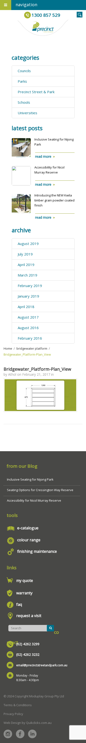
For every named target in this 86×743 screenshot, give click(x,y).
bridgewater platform (31, 348)
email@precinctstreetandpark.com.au (41, 665)
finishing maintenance (37, 551)
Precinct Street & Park (36, 91)
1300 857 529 (46, 15)
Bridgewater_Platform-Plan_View (37, 369)
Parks (22, 81)
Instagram (8, 734)
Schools (24, 102)
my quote (24, 580)
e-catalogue (27, 528)
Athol (12, 374)
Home (8, 348)
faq (19, 604)
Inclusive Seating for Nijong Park (30, 479)
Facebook (20, 734)
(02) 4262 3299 (27, 644)
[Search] (50, 628)
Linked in (32, 734)
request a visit (28, 615)
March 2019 (27, 275)
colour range (28, 539)
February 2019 (30, 285)
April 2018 (26, 306)
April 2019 (26, 264)
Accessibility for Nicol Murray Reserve (34, 500)
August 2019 (28, 243)
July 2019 (25, 254)
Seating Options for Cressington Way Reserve (40, 490)
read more (43, 156)
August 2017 (28, 317)
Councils (24, 70)
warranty (24, 593)
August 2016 (28, 327)
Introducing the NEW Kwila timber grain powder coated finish (54, 200)
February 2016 (30, 338)
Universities (27, 112)
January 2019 (28, 296)
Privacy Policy (13, 714)
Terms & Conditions (18, 705)
